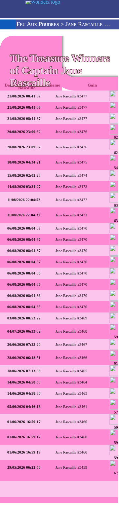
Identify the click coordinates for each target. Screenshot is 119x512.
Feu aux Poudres (38, 24)
